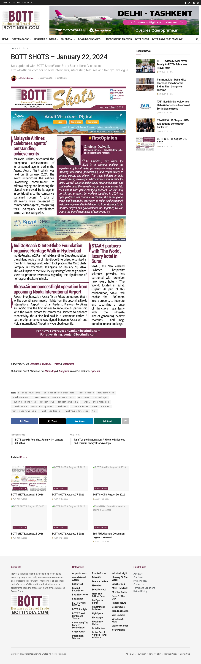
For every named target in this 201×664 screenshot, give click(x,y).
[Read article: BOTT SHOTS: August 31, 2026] (29, 478)
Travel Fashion (20, 406)
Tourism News (47, 402)
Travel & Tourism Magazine (95, 402)
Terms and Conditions (144, 588)
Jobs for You (118, 584)
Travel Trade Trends (50, 411)
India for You (98, 628)
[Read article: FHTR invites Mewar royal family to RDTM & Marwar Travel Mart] (145, 66)
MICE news (83, 397)
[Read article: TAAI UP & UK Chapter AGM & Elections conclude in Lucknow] (145, 125)
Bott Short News (80, 594)
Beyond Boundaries (89, 39)
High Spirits (97, 613)
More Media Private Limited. (36, 654)
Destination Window (78, 637)
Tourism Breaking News (24, 402)
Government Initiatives (98, 608)
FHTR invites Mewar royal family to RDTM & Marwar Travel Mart (172, 64)
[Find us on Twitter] (189, 2)
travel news (62, 406)
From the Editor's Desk (98, 594)
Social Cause (118, 607)
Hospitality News (106, 393)
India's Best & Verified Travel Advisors (99, 635)
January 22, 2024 (46, 78)
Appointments (79, 573)
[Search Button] (197, 39)
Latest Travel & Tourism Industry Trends (54, 397)
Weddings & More (118, 620)
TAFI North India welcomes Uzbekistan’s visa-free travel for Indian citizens (173, 105)
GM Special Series (97, 601)
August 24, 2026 (60, 538)
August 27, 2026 (60, 499)
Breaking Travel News (29, 393)
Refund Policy (140, 591)
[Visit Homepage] (21, 20)
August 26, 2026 (101, 499)
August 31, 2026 (19, 499)
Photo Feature (119, 603)
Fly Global (67, 39)
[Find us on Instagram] (198, 2)
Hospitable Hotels (45, 39)
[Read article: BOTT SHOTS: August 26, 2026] (111, 478)
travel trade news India (24, 411)
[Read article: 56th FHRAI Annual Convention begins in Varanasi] (111, 517)
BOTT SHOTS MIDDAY (79, 604)
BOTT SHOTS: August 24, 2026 (68, 533)
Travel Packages (79, 406)
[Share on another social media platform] (125, 421)
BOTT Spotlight (79, 609)
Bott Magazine (20, 39)
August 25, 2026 (19, 538)
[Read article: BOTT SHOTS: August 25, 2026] (29, 517)
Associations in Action (119, 39)
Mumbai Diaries (119, 592)
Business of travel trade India (59, 393)
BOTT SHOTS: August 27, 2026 (68, 494)
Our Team (16, 3)
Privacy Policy (140, 581)
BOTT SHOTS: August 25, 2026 (27, 533)
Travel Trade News (101, 406)
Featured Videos (100, 581)
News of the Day (118, 597)
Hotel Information (21, 397)
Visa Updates (118, 615)
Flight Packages (86, 393)
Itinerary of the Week (120, 578)
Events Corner (99, 573)
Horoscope (97, 617)
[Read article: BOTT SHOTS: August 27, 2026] (70, 478)
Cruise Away (78, 631)
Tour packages (100, 397)
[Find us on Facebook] (185, 2)
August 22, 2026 (101, 541)
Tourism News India (68, 402)
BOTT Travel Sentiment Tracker (78, 616)
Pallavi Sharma (26, 78)
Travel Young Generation (76, 411)
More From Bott (120, 588)
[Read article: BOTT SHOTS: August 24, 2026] (70, 517)
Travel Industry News (41, 406)
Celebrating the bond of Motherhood (80, 625)
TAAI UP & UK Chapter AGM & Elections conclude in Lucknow (173, 124)
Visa (94, 411)
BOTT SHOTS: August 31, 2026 (27, 494)
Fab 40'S (96, 577)
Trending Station (120, 611)
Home (5, 39)
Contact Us (27, 3)
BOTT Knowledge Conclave (167, 39)
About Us (6, 3)
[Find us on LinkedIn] (194, 2)
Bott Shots (142, 39)
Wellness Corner (120, 625)
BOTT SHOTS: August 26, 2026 (109, 494)
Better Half (77, 584)
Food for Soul (99, 589)
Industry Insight (119, 573)
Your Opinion (118, 630)
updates (95, 371)
